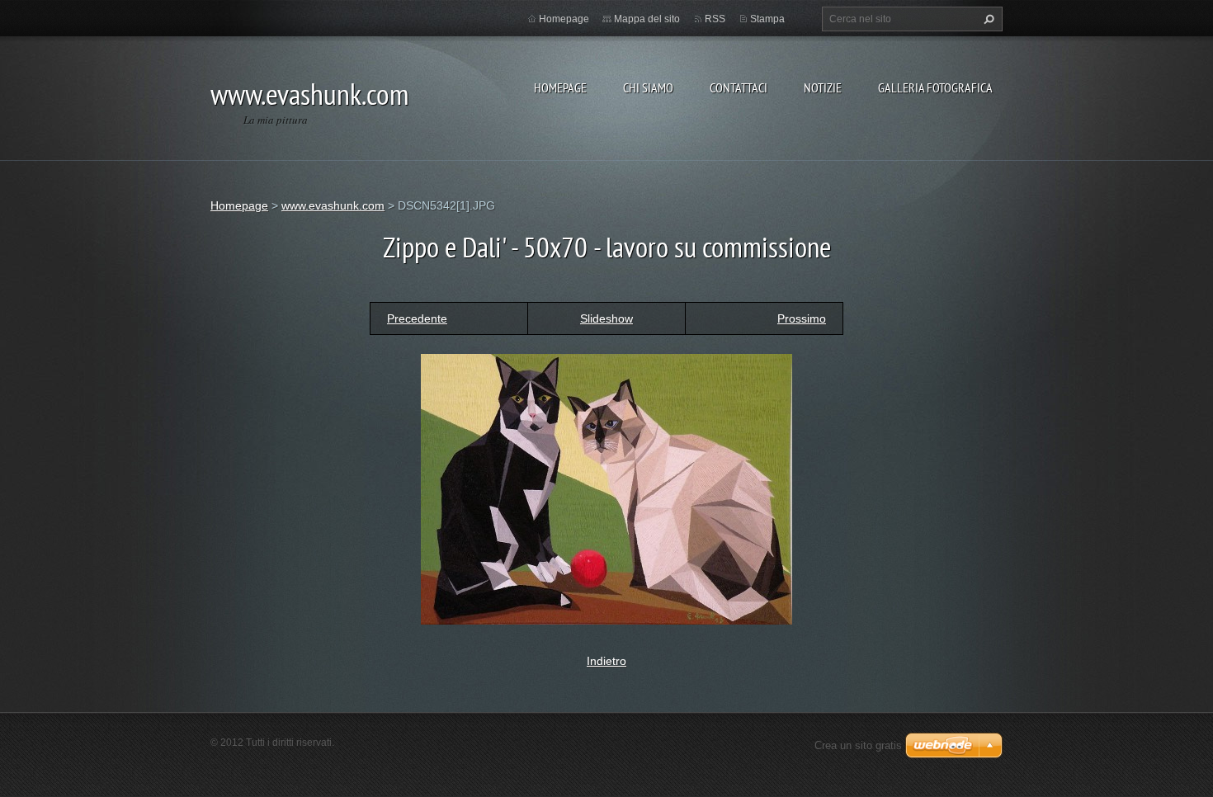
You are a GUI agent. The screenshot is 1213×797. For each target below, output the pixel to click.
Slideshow (606, 318)
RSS (715, 19)
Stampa (767, 19)
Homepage (560, 87)
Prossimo (801, 318)
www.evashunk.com (333, 205)
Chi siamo (648, 87)
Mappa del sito (647, 19)
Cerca (987, 19)
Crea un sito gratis (858, 745)
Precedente (417, 318)
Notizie (823, 87)
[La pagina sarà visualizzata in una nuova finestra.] (606, 487)
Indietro (606, 660)
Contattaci (738, 87)
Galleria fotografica (935, 87)
